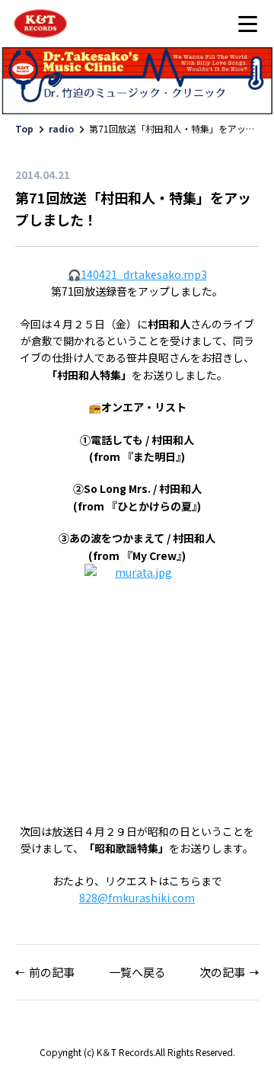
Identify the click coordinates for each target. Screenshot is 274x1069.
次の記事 (222, 972)
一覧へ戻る (137, 972)
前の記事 (52, 972)
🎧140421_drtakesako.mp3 (137, 274)
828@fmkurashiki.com (137, 897)
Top (24, 128)
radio (61, 128)
